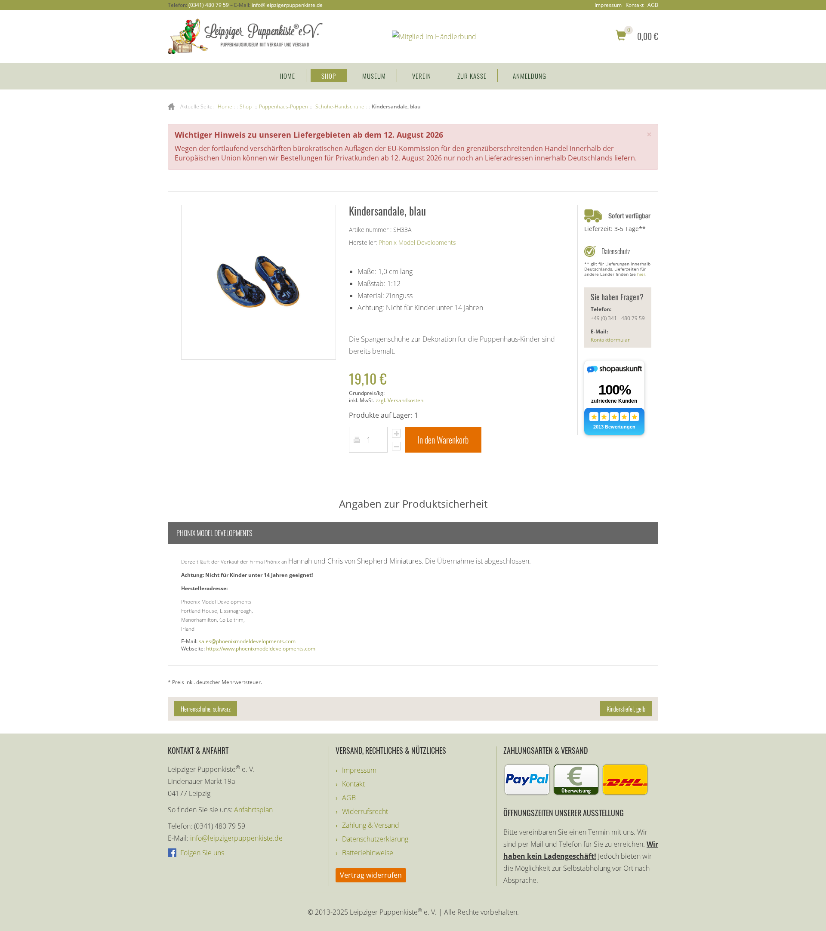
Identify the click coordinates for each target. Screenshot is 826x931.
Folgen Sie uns (201, 852)
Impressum (608, 5)
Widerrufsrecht (365, 811)
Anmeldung (529, 75)
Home (287, 75)
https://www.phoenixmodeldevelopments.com (260, 648)
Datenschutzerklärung (375, 839)
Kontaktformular (610, 339)
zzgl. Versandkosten (399, 400)
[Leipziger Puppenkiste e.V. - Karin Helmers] (245, 35)
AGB (652, 5)
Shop (328, 75)
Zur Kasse (472, 75)
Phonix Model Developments (417, 242)
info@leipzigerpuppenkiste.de (287, 5)
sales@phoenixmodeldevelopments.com (247, 641)
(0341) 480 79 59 (208, 5)
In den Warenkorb (443, 439)
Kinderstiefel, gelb (626, 708)
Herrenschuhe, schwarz (206, 708)
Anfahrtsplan (253, 809)
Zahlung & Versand (370, 825)
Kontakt (635, 5)
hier (641, 274)
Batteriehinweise (367, 852)
